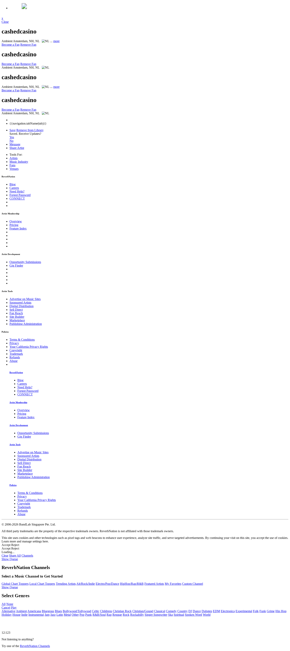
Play (14, 607)
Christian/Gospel (142, 611)
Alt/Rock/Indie (85, 583)
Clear (5, 555)
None (9, 604)
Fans (12, 165)
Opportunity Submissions (25, 262)
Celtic (95, 611)
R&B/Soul (99, 614)
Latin (59, 614)
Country (182, 611)
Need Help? (16, 191)
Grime (271, 611)
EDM (216, 611)
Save (12, 130)
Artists (13, 158)
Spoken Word (193, 614)
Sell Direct (16, 309)
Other (75, 614)
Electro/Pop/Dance (107, 583)
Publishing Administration (25, 324)
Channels (27, 555)
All (4, 604)
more (56, 41)
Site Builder (16, 316)
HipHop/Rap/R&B (132, 583)
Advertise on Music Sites (25, 299)
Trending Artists (66, 583)
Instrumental (36, 614)
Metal (67, 614)
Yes (11, 137)
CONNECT (17, 198)
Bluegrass (48, 611)
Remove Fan (28, 44)
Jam (47, 614)
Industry (18, 161)
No (11, 140)
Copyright (15, 350)
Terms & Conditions (22, 339)
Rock (126, 614)
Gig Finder (16, 265)
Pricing (13, 225)
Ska (170, 614)
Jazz (53, 614)
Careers (14, 188)
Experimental (244, 611)
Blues (58, 611)
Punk (88, 614)
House (16, 614)
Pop (82, 614)
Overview (15, 221)
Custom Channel (192, 583)
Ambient (21, 611)
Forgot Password (20, 195)
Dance (197, 611)
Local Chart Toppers (42, 583)
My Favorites (173, 583)
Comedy (171, 611)
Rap (109, 614)
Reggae (117, 614)
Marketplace (17, 320)
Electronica (228, 611)
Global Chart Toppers (15, 583)
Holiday (7, 614)
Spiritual (179, 614)
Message (14, 144)
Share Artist (16, 148)
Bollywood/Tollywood (77, 611)
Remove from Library (30, 130)
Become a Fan (11, 44)
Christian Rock (122, 611)
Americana (34, 611)
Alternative (8, 611)
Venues (14, 168)
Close (5, 21)
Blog (12, 184)
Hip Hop (280, 611)
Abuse (13, 361)
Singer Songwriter (156, 614)
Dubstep (207, 611)
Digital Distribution (21, 306)
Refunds (14, 357)
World (206, 614)
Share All (15, 555)
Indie (24, 614)
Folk (256, 611)
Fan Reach (16, 313)
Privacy (14, 343)
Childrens (106, 611)
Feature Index (18, 228)
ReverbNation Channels (35, 646)
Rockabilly (137, 614)
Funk (262, 611)
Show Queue (10, 559)
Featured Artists (154, 583)
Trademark (16, 353)
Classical (159, 611)
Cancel (6, 607)
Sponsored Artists (20, 302)
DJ (190, 611)
